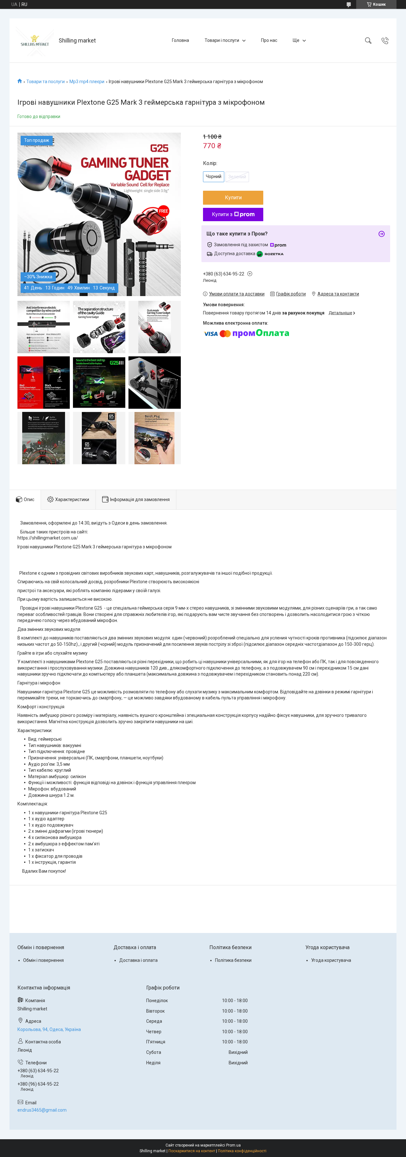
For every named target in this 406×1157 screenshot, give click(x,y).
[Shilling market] (35, 40)
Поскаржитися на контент (191, 1151)
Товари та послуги (45, 81)
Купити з (222, 214)
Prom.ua (233, 1145)
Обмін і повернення (43, 960)
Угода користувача (331, 960)
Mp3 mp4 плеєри (86, 81)
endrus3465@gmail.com (42, 1110)
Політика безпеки (233, 960)
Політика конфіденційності (242, 1151)
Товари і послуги (222, 40)
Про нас (269, 40)
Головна (180, 40)
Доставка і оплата (138, 960)
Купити (233, 198)
